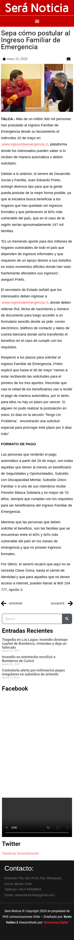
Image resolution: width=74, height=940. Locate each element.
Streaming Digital (56, 922)
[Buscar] (67, 619)
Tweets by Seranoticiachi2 (20, 853)
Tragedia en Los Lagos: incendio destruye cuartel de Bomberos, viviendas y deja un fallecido (35, 643)
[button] (37, 21)
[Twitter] (37, 935)
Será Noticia (37, 8)
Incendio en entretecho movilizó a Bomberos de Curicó (28, 659)
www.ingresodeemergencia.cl (25, 144)
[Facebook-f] (26, 935)
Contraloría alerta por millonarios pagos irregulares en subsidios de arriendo (33, 672)
